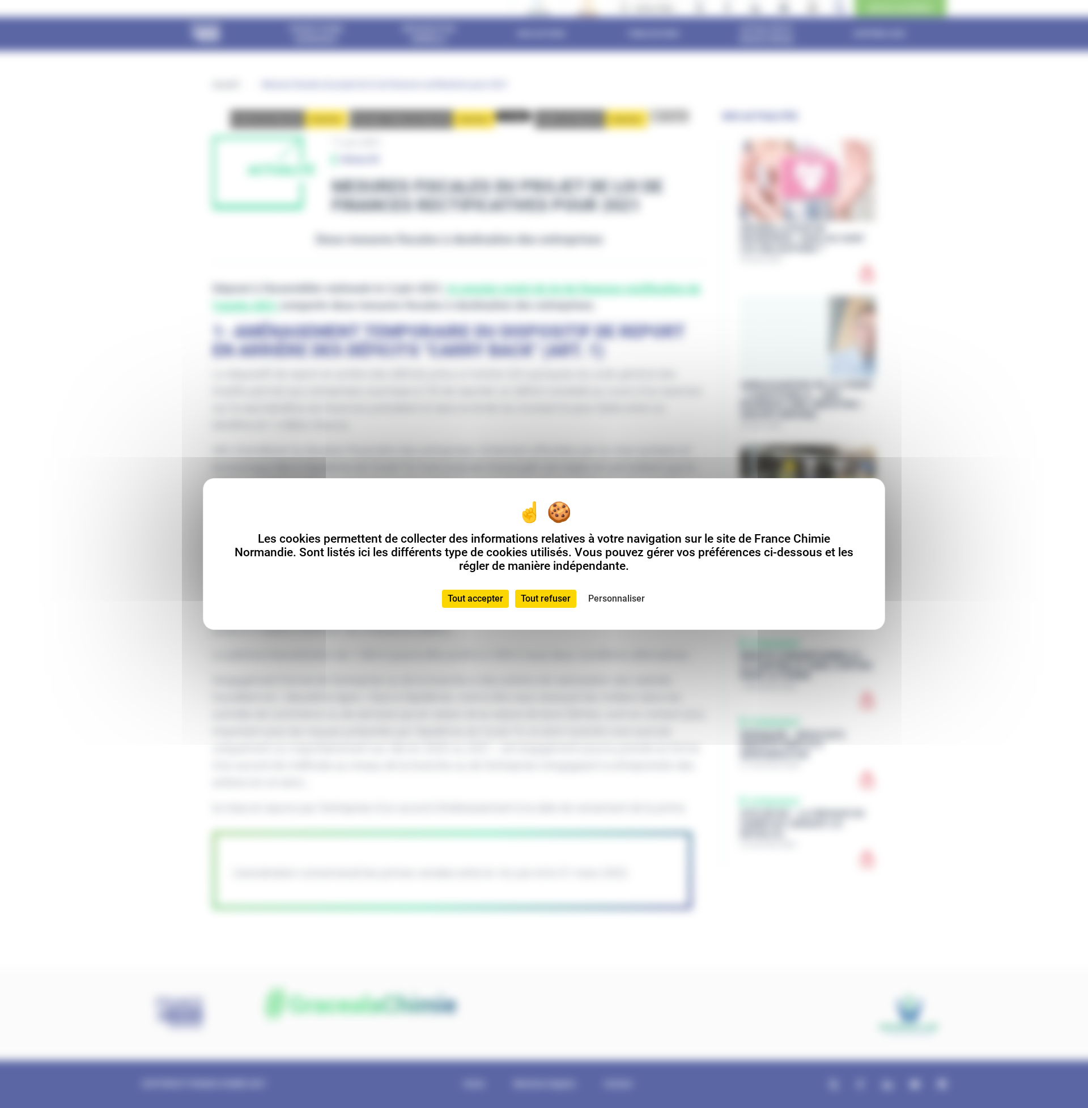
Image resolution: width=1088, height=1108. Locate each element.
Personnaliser (616, 598)
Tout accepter (475, 598)
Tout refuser (546, 598)
